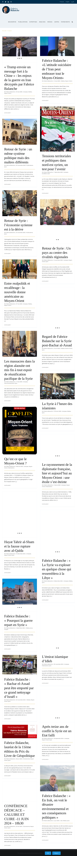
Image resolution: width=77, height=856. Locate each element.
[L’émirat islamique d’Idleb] (57, 629)
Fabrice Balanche (10, 91)
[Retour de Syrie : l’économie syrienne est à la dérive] (19, 203)
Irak (61, 820)
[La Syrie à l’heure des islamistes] (57, 386)
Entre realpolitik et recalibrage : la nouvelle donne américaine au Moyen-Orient (17, 292)
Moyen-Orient (7, 93)
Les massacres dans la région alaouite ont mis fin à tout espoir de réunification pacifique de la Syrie (19, 369)
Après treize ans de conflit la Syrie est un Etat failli (56, 731)
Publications (30, 165)
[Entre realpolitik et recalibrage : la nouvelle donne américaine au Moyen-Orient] (19, 269)
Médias (30, 91)
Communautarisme (9, 383)
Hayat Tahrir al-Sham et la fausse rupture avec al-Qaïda (19, 546)
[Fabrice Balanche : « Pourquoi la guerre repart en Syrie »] (19, 595)
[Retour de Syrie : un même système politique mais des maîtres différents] (19, 132)
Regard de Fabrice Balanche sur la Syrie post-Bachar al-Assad (57, 341)
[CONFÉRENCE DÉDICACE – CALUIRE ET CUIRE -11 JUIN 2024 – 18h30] (19, 791)
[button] (72, 22)
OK (48, 853)
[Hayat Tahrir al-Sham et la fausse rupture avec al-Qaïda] (19, 504)
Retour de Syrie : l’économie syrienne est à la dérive (18, 225)
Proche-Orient (68, 348)
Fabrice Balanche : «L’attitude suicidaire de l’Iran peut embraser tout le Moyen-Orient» (56, 69)
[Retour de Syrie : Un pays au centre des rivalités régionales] (57, 212)
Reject (56, 853)
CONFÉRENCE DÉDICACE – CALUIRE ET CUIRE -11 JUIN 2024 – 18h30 (16, 814)
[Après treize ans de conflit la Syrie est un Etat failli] (57, 702)
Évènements (26, 758)
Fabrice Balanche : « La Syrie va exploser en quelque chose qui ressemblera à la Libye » (56, 569)
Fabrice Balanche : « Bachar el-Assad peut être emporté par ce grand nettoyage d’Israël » (19, 688)
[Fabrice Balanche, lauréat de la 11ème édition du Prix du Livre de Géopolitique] (19, 731)
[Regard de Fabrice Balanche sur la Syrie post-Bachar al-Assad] (57, 309)
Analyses (25, 91)
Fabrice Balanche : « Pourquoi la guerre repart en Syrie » (18, 620)
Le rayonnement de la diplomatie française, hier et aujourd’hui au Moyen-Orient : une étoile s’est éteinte (57, 473)
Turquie (6, 629)
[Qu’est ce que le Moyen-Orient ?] (19, 429)
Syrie (48, 173)
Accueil (4, 30)
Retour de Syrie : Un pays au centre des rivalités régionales (56, 252)
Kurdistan (44, 173)
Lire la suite (7, 112)
